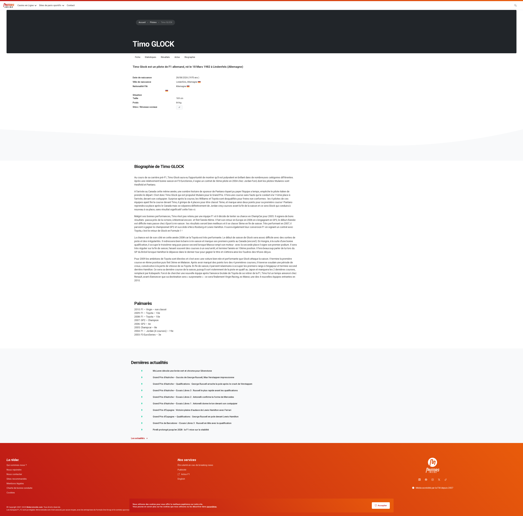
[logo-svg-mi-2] (8, 5)
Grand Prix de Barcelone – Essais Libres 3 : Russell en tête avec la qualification (192, 423)
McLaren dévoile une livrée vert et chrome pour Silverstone (182, 371)
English (181, 479)
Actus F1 (185, 474)
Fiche (137, 57)
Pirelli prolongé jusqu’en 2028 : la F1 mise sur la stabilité (181, 429)
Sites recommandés (17, 479)
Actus (177, 57)
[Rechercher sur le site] (515, 5)
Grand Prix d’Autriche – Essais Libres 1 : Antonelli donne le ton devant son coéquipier (195, 403)
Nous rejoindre (14, 469)
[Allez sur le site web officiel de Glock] (179, 107)
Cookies (11, 492)
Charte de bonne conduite (19, 488)
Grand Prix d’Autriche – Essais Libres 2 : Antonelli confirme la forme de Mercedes (193, 397)
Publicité (182, 469)
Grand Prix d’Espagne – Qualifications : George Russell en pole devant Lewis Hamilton (195, 416)
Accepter (382, 505)
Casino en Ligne (25, 5)
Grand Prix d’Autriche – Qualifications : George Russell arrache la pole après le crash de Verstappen (202, 384)
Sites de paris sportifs (50, 5)
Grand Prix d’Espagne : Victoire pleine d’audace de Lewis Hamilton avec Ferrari (192, 410)
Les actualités (138, 438)
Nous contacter (14, 474)
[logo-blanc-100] (432, 465)
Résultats (165, 57)
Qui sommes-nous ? (17, 465)
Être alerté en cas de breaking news (195, 465)
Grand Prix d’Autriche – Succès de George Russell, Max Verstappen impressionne (193, 377)
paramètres (212, 507)
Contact (71, 5)
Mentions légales (15, 483)
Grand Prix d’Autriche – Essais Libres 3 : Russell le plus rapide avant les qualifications (195, 390)
